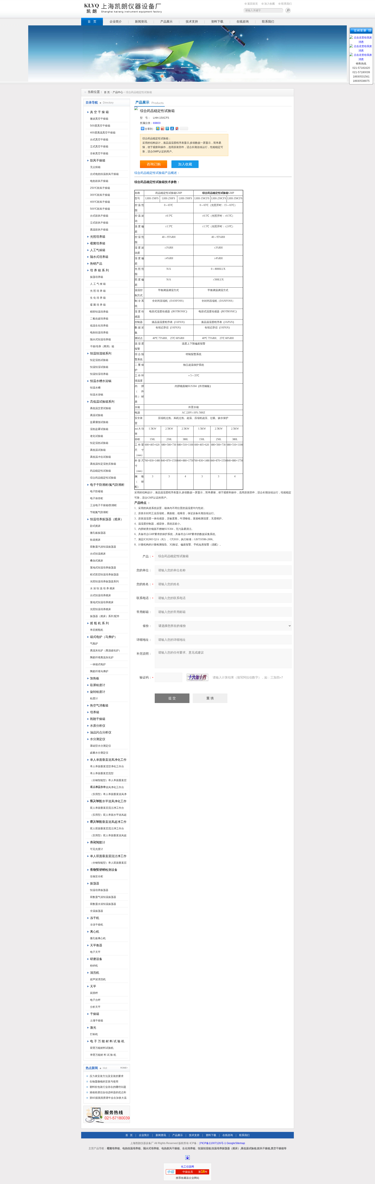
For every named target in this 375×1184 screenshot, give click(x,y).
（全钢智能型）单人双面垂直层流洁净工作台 (108, 863)
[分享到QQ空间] (157, 128)
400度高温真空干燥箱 (102, 132)
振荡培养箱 (96, 276)
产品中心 (118, 92)
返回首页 (252, 3)
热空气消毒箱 (99, 705)
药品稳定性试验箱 (100, 470)
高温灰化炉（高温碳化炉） (105, 650)
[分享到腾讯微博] (167, 128)
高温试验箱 (96, 415)
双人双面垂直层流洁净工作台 (107, 828)
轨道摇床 (95, 539)
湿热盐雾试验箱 (99, 429)
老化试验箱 (96, 436)
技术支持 (192, 21)
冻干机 (94, 918)
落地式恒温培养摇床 (101, 602)
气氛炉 (94, 643)
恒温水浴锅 (96, 394)
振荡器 (94, 883)
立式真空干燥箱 (99, 146)
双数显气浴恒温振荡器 (103, 897)
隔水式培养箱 (99, 257)
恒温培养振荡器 (99, 890)
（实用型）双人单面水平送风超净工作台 (108, 815)
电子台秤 (95, 999)
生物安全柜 (96, 876)
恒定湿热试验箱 (99, 360)
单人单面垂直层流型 (101, 773)
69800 (157, 123)
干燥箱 (94, 1014)
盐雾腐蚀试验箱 (99, 422)
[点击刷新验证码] (197, 677)
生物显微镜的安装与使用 (104, 1081)
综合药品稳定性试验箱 (103, 477)
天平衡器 (96, 945)
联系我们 (286, 3)
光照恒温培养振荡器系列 (104, 581)
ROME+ (124, 1068)
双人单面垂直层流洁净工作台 (107, 807)
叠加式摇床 (96, 560)
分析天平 (95, 1006)
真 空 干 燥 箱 (99, 112)
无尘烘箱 (95, 167)
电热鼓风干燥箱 (99, 181)
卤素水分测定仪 (99, 752)
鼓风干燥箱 (97, 160)
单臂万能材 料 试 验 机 (103, 1054)
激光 (93, 1027)
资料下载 (217, 21)
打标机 (94, 1034)
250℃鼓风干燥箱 (100, 187)
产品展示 (166, 21)
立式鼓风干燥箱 (99, 222)
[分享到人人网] (171, 128)
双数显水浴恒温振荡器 (103, 904)
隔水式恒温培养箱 (100, 339)
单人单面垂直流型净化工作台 (107, 766)
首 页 (92, 21)
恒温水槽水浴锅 (100, 381)
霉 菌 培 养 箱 (98, 304)
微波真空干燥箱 (99, 118)
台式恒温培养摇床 (100, 595)
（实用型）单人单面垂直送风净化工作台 (108, 795)
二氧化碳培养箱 (99, 318)
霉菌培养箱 (97, 243)
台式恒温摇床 (98, 553)
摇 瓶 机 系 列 (99, 623)
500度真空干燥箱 (100, 125)
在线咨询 (243, 21)
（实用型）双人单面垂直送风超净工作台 (108, 836)
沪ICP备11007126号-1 (212, 1143)
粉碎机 (94, 965)
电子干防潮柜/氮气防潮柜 (107, 484)
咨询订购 (154, 164)
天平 (93, 986)
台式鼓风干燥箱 (99, 215)
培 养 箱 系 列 (99, 270)
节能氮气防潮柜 (99, 512)
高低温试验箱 (98, 449)
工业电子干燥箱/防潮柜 (103, 505)
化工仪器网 (187, 1166)
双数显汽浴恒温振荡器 (103, 546)
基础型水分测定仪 (100, 745)
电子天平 (95, 951)
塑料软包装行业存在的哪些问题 (108, 1086)
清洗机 (94, 972)
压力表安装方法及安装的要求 (106, 1076)
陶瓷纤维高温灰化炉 (101, 657)
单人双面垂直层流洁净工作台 (108, 856)
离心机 (94, 931)
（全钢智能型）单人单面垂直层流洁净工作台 (108, 781)
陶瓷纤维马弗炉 (99, 671)
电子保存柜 (96, 498)
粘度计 (94, 698)
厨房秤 (94, 993)
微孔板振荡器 (98, 532)
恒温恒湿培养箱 (99, 373)
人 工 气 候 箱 (98, 283)
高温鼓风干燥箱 (99, 229)
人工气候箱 (97, 250)
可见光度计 (96, 849)
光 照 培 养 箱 (98, 290)
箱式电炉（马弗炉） (103, 637)
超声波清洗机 (98, 979)
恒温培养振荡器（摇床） (106, 519)
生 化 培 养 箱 (98, 297)
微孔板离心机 (98, 938)
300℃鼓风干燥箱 (100, 194)
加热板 (94, 678)
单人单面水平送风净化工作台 (107, 787)
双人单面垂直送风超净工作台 (108, 821)
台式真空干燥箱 (99, 139)
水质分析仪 (97, 725)
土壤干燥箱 (96, 1020)
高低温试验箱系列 (102, 401)
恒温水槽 (95, 387)
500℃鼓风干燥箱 (100, 208)
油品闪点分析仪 (100, 732)
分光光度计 (97, 842)
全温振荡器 (96, 910)
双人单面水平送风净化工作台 (108, 801)
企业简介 (116, 21)
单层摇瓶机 (96, 629)
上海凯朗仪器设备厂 (124, 8)
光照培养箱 (97, 236)
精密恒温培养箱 (99, 311)
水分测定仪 (97, 739)
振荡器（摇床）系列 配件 (104, 616)
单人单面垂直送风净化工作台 (108, 759)
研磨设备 (96, 959)
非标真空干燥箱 (99, 153)
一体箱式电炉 (98, 664)
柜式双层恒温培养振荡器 (104, 574)
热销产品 (96, 263)
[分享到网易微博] (176, 128)
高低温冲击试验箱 (100, 456)
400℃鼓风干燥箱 (100, 201)
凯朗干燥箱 (97, 719)
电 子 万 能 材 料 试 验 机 (107, 1041)
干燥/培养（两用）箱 (102, 346)
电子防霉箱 (96, 491)
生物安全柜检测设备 (103, 869)
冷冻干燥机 (96, 924)
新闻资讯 (141, 21)
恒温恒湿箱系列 (100, 353)
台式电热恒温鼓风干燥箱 (104, 174)
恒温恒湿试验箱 (99, 367)
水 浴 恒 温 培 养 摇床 (102, 588)
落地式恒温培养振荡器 (103, 567)
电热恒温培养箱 (99, 332)
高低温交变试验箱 (100, 408)
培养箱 (94, 712)
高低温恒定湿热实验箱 (103, 463)
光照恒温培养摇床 (100, 609)
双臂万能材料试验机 (101, 1047)
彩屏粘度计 (97, 685)
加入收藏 (269, 3)
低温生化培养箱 (99, 325)
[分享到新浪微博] (162, 128)
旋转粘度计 (97, 691)
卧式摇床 (95, 525)
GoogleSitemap (236, 1143)
